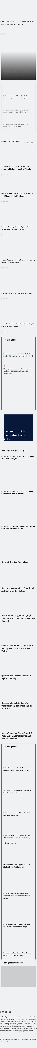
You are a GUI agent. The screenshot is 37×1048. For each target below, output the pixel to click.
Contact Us (19, 24)
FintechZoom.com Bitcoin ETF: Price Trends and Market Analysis (17, 435)
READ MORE (5, 174)
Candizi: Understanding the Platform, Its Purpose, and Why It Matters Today (18, 648)
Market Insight (29, 21)
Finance (2, 21)
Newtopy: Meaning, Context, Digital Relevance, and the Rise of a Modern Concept (18, 618)
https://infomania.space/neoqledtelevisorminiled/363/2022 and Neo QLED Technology (18, 371)
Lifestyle (3, 24)
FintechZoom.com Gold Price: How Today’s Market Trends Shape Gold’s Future (16, 896)
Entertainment (11, 24)
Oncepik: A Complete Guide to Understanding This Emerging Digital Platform (17, 706)
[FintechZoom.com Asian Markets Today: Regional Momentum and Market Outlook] (18, 59)
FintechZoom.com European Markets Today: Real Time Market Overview (18, 527)
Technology (10, 21)
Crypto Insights (19, 21)
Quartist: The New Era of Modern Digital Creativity (18, 293)
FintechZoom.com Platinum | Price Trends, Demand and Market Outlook (17, 493)
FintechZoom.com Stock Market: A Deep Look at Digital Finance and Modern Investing (16, 736)
